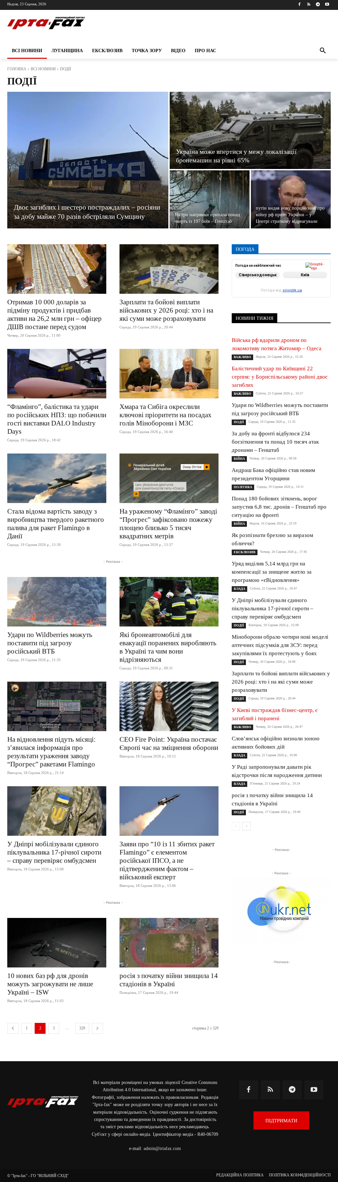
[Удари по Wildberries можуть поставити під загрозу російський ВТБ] (56, 601)
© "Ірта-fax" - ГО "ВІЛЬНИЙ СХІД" (38, 1175)
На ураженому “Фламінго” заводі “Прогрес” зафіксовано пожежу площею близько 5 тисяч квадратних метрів (168, 523)
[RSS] (309, 5)
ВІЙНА (239, 458)
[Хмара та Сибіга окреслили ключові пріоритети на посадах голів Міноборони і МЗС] (169, 373)
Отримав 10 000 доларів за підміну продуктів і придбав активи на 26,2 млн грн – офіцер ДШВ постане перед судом (54, 314)
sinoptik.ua (292, 290)
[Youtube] (327, 5)
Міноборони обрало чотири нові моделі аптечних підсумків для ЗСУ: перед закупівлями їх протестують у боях (280, 645)
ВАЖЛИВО (242, 357)
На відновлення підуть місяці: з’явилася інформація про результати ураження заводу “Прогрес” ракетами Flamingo (51, 751)
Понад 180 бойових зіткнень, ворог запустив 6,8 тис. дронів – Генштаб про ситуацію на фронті (279, 506)
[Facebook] (299, 5)
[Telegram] (317, 5)
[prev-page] (12, 1028)
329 (82, 1028)
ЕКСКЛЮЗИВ (244, 552)
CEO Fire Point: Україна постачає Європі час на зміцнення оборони (168, 743)
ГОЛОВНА (16, 69)
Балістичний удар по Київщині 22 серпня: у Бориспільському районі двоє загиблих (279, 376)
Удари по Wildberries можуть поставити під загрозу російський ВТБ (49, 643)
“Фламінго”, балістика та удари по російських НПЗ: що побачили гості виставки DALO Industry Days (56, 419)
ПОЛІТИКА (243, 487)
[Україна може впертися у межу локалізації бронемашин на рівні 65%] (250, 130)
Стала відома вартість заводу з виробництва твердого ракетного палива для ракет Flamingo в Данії (55, 523)
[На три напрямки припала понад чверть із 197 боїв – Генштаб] (210, 199)
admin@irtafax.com (162, 1148)
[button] (323, 51)
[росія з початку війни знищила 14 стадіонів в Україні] (169, 942)
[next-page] (97, 1028)
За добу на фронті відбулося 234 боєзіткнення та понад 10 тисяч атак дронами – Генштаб (275, 441)
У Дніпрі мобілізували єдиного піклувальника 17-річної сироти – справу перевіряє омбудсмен (54, 852)
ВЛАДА (239, 589)
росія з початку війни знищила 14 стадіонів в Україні (168, 980)
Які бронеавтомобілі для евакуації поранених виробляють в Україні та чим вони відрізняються (168, 647)
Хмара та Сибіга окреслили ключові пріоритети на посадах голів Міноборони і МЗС (165, 415)
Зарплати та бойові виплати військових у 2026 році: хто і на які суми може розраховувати (166, 310)
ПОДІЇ (239, 422)
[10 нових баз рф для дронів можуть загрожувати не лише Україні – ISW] (56, 942)
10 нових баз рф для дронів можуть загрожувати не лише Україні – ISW (50, 984)
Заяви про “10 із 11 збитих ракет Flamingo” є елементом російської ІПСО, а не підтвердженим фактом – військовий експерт (167, 860)
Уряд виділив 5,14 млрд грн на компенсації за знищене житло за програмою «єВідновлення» (272, 571)
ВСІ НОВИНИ (43, 69)
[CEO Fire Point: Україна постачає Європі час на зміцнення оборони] (169, 706)
